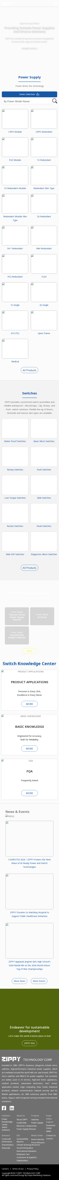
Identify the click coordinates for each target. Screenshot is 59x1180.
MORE (29, 704)
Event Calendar (37, 1139)
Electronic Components (27, 1126)
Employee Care (23, 1154)
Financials (6, 1148)
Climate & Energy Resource (28, 1145)
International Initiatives (26, 1151)
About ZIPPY (22, 1119)
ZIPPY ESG (29, 1043)
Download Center (50, 1126)
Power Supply (37, 1122)
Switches (35, 1119)
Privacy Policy (32, 1169)
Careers (5, 1169)
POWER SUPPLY (30, 48)
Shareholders (8, 1145)
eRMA (48, 1131)
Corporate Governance (7, 1140)
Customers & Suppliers (27, 1157)
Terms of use (18, 1169)
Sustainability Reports (22, 1140)
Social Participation (25, 1148)
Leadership (21, 1122)
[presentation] (2, 32)
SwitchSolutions (6, 1128)
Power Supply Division (26, 1129)
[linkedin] (12, 1109)
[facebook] (4, 1109)
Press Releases (38, 1142)
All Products (29, 370)
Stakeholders (22, 1160)
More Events (39, 981)
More (29, 650)
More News (19, 981)
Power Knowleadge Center (7, 1122)
